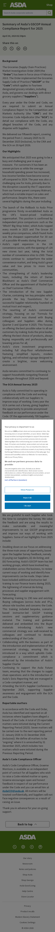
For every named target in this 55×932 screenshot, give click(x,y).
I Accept (27, 505)
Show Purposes (27, 490)
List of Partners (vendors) (16, 480)
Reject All (27, 498)
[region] (27, 466)
